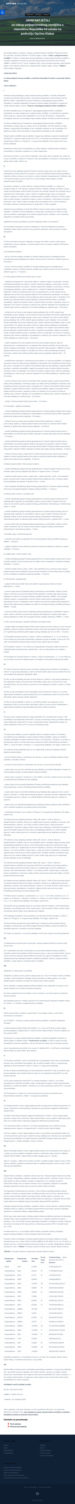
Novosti (46, 14)
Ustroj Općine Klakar (46, 1455)
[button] (2, 12)
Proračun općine (45, 1453)
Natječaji (38, 14)
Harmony (40, 1500)
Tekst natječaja (15, 1424)
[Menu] (70, 3)
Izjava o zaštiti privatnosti (12, 1470)
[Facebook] (37, 1493)
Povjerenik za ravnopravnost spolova (16, 1478)
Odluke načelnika (45, 1450)
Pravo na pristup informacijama (14, 1475)
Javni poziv (29, 14)
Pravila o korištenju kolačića (13, 1467)
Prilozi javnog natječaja (18, 1427)
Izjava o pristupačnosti (11, 1473)
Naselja (42, 1448)
